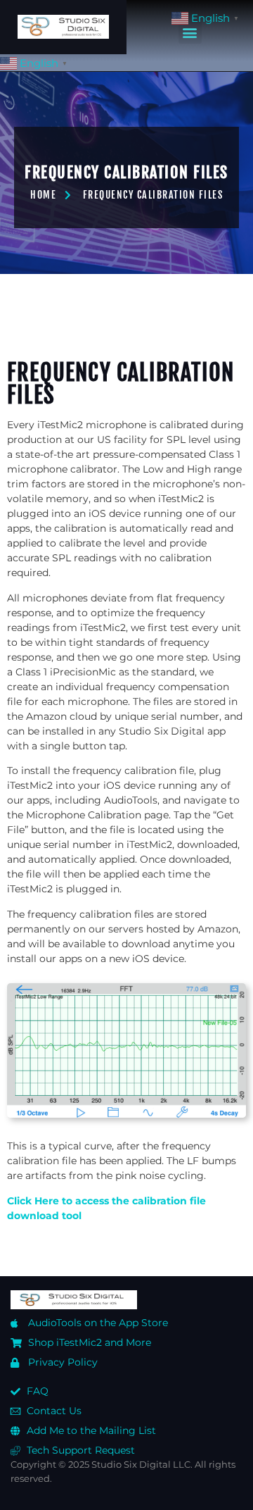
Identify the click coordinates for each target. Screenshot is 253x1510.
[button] (190, 32)
